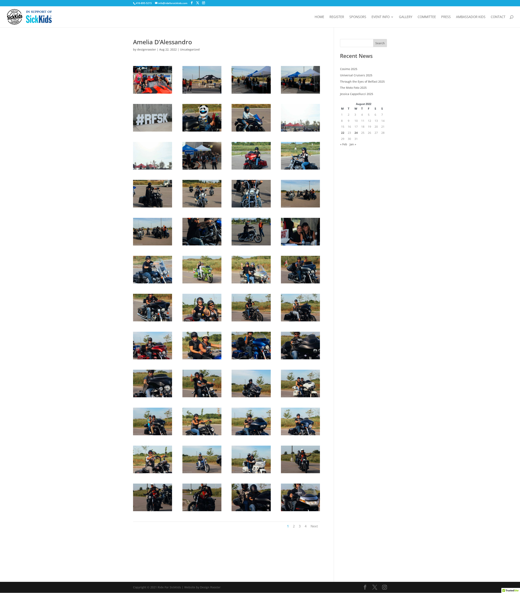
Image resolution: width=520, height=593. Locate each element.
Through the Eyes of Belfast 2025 (362, 81)
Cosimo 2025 (348, 69)
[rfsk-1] (152, 93)
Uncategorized (190, 49)
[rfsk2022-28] (152, 359)
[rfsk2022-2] (251, 93)
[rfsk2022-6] (251, 131)
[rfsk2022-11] (300, 169)
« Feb (343, 144)
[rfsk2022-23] (300, 283)
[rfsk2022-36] (152, 435)
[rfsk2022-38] (251, 435)
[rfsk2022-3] (300, 93)
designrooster (146, 49)
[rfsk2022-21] (201, 283)
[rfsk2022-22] (251, 283)
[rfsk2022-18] (251, 245)
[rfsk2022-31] (300, 359)
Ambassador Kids (470, 17)
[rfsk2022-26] (251, 321)
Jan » (353, 144)
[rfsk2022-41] (201, 473)
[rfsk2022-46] (251, 511)
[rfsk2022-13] (201, 207)
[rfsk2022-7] (300, 131)
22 (342, 133)
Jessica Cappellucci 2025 (356, 94)
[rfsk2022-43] (300, 473)
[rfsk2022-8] (152, 169)
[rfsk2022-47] (300, 511)
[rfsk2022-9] (201, 169)
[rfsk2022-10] (251, 169)
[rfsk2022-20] (152, 283)
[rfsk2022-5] (201, 131)
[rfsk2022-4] (152, 131)
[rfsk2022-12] (152, 207)
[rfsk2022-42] (251, 473)
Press (446, 17)
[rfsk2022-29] (201, 359)
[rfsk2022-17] (201, 245)
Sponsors (357, 17)
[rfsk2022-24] (152, 321)
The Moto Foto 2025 (353, 88)
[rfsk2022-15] (300, 207)
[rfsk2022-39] (300, 435)
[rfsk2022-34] (251, 397)
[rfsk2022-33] (201, 397)
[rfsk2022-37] (201, 435)
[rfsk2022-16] (152, 245)
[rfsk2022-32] (152, 397)
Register (336, 17)
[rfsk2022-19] (300, 245)
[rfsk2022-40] (152, 473)
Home (319, 17)
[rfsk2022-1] (201, 93)
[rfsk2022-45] (201, 511)
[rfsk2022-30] (251, 359)
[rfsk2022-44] (152, 511)
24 (356, 133)
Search (380, 43)
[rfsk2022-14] (251, 207)
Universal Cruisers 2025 (356, 75)
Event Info (381, 17)
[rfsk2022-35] (300, 397)
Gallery (405, 17)
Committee (427, 17)
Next (314, 526)
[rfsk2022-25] (201, 321)
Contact (498, 17)
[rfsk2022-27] (300, 321)
